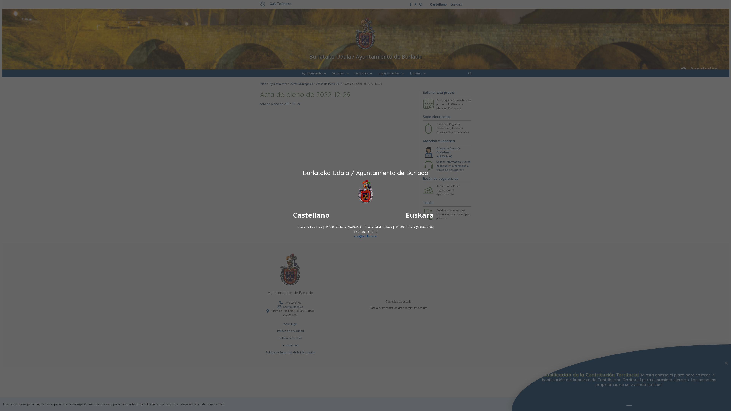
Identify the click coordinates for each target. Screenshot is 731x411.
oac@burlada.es (365, 236)
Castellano (311, 215)
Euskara (420, 215)
